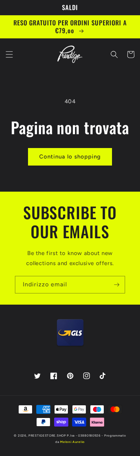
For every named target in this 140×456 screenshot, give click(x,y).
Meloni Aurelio (72, 442)
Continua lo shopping (70, 156)
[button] (9, 54)
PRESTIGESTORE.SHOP (47, 435)
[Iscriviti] (116, 284)
